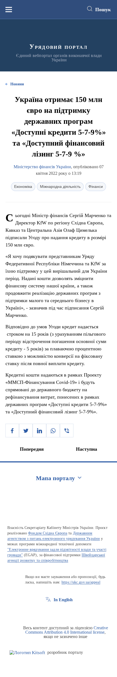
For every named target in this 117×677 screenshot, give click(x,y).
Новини (17, 84)
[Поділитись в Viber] (66, 430)
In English (63, 599)
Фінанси (95, 186)
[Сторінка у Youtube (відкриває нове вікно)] (68, 612)
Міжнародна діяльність (60, 186)
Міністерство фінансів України (42, 166)
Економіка (23, 186)
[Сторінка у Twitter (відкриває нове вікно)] (58, 612)
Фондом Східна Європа (47, 533)
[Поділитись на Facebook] (12, 430)
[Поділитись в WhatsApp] (53, 430)
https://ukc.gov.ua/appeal (80, 582)
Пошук (103, 9)
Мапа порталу (55, 478)
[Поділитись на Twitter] (25, 430)
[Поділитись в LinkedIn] (39, 430)
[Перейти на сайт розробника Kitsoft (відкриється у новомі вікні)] (27, 652)
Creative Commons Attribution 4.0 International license (66, 629)
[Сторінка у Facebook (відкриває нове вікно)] (48, 612)
